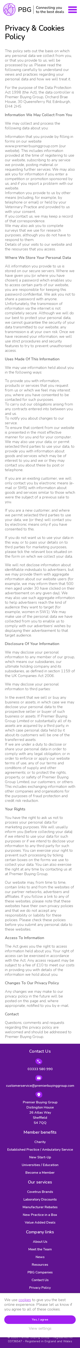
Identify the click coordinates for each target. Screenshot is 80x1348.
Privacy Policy (40, 1287)
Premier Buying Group (33, 9)
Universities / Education (40, 1165)
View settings (40, 1328)
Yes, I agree (40, 1320)
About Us (40, 1241)
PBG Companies (40, 1272)
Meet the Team (40, 1249)
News (40, 1257)
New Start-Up (40, 1157)
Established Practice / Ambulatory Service (40, 1149)
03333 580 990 (40, 1069)
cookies (25, 1299)
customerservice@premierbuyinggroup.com (40, 1085)
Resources (40, 1264)
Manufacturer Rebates (40, 1207)
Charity (40, 1142)
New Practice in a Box (40, 1214)
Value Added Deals (40, 1222)
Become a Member (40, 1172)
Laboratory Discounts (40, 1199)
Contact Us (40, 1280)
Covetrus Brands (40, 1191)
